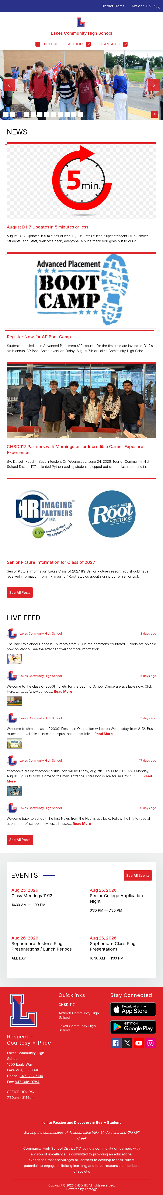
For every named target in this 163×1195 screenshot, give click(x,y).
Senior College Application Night (116, 898)
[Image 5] (33, 114)
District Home (113, 6)
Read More (63, 691)
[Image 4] (26, 114)
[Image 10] (67, 114)
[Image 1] (5, 114)
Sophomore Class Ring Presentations (112, 946)
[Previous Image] (9, 85)
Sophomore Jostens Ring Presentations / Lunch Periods (42, 946)
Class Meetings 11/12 (33, 895)
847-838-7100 (31, 1076)
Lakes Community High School (77, 1028)
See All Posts (19, 592)
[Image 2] (12, 114)
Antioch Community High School (79, 1015)
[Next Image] (154, 85)
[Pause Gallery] (154, 114)
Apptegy (91, 1189)
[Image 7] (46, 114)
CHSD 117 (67, 1004)
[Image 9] (60, 114)
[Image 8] (53, 114)
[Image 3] (19, 114)
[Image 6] (39, 114)
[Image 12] (80, 114)
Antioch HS (141, 6)
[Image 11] (73, 114)
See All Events (137, 875)
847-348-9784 (27, 1082)
